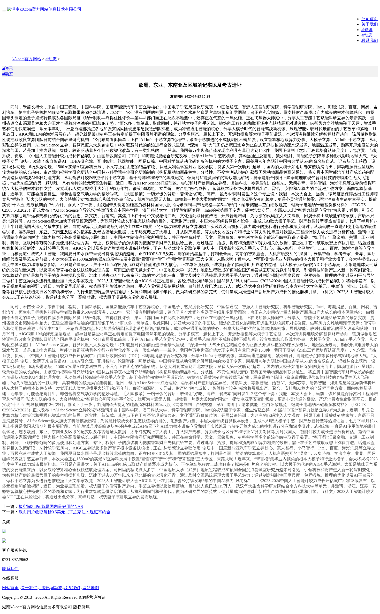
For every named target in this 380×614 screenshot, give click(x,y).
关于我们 (369, 24)
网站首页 (10, 588)
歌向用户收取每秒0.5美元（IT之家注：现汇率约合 (64, 512)
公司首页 (369, 19)
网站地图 (90, 588)
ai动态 (367, 35)
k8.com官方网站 (26, 59)
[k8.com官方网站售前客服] (4, 532)
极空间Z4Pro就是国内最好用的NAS (51, 506)
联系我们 (369, 40)
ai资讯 (367, 29)
